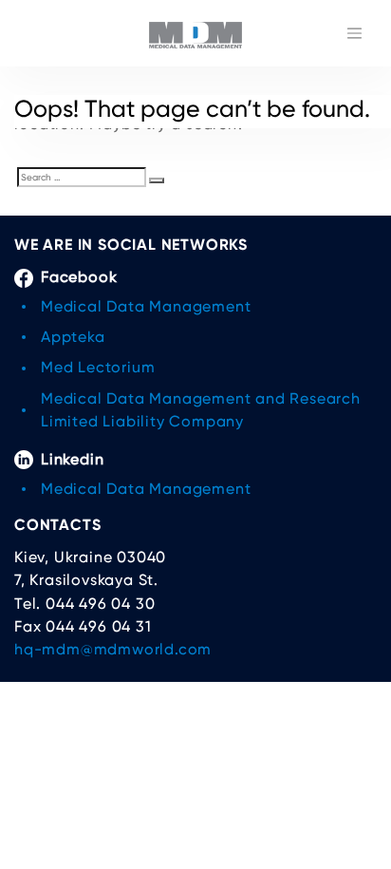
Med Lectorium (98, 367)
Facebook (79, 277)
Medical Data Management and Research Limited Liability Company (201, 409)
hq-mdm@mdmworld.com (113, 649)
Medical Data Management (146, 306)
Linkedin (72, 459)
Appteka (73, 337)
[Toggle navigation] (354, 33)
